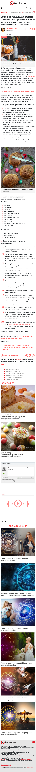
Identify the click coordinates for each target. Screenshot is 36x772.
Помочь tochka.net (15, 12)
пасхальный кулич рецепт (14, 375)
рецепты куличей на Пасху (14, 377)
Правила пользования (5, 764)
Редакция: (3, 759)
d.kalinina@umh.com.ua (26, 759)
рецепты (4, 37)
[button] (30, 8)
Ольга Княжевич (11, 28)
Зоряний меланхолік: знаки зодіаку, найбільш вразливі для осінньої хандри (17, 594)
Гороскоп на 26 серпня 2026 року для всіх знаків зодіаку (16, 559)
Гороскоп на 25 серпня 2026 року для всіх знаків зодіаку (16, 629)
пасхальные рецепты (13, 371)
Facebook (19, 359)
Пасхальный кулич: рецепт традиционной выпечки (12, 455)
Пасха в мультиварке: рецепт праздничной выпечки (13, 418)
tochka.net (31, 76)
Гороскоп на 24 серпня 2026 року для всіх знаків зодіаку (16, 664)
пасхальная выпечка (12, 369)
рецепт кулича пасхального (15, 373)
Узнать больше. (30, 767)
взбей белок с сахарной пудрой (19, 324)
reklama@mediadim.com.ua (24, 755)
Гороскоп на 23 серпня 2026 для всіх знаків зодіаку (16, 699)
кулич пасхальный (12, 379)
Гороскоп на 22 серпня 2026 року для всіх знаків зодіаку (16, 733)
